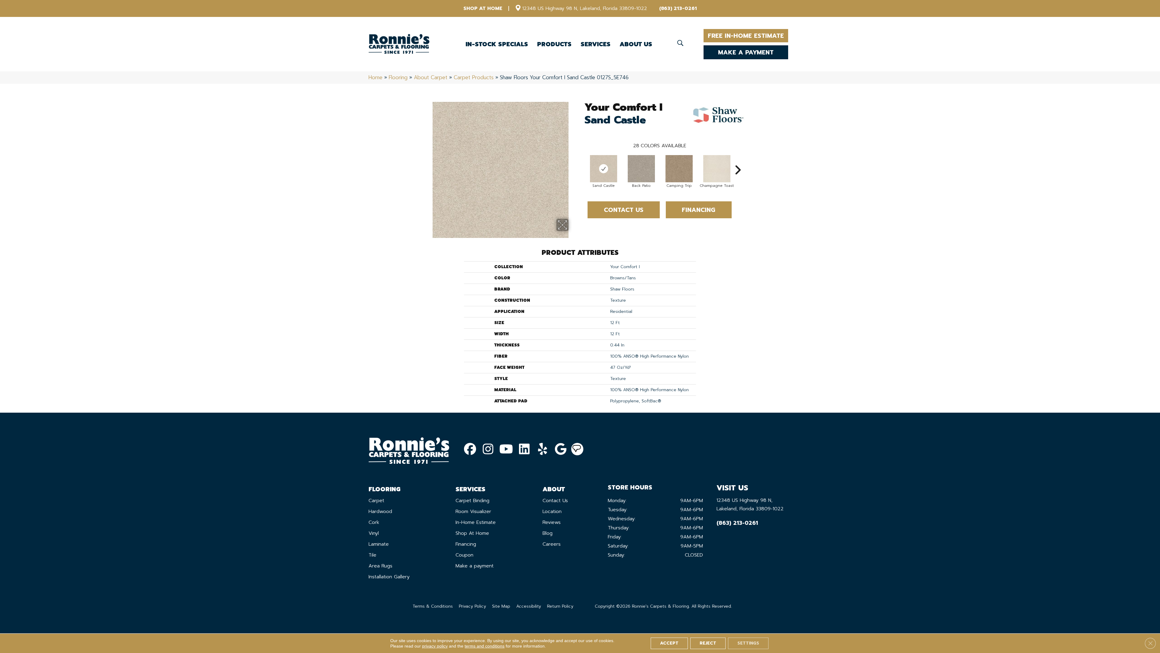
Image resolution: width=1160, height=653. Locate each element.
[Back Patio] (641, 169)
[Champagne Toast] (717, 169)
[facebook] (470, 449)
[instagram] (488, 449)
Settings (748, 643)
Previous (581, 161)
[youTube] (506, 449)
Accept (669, 643)
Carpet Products (474, 77)
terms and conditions (484, 646)
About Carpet (430, 77)
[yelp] (542, 449)
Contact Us (623, 209)
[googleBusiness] (560, 449)
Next (737, 161)
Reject (708, 643)
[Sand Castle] (603, 169)
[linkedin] (524, 449)
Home (375, 77)
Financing (698, 209)
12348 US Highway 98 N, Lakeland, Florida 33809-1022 (584, 8)
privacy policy (435, 646)
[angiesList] (577, 449)
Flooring (398, 77)
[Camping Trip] (679, 169)
